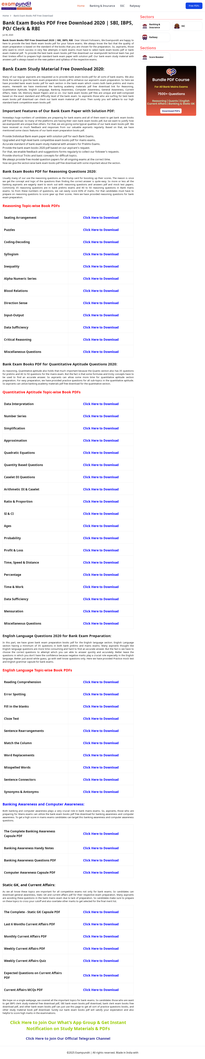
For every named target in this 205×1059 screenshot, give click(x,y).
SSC (122, 6)
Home (81, 6)
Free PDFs (194, 5)
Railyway (135, 6)
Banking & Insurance (102, 6)
